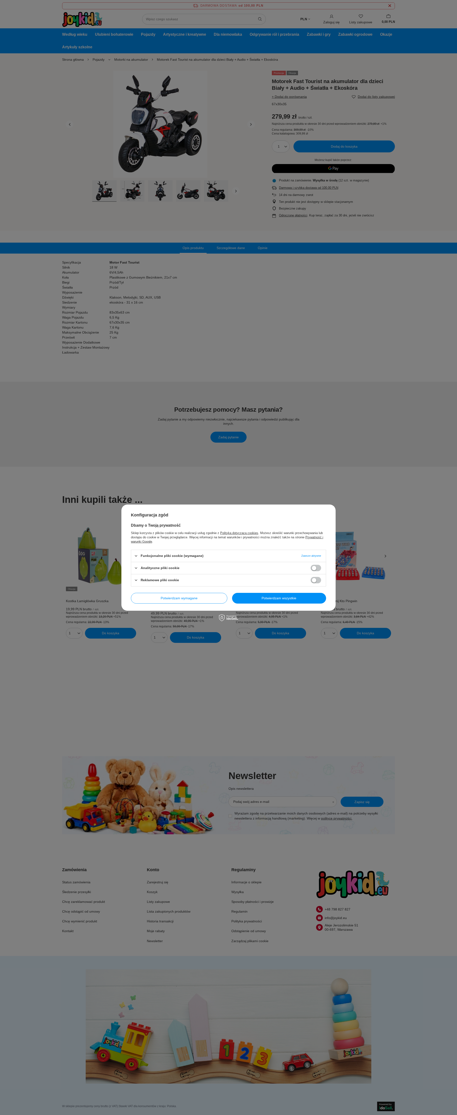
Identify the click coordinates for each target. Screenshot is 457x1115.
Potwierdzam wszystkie (279, 598)
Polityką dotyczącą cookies (239, 533)
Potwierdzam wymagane (179, 598)
